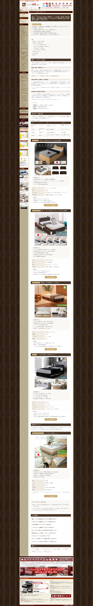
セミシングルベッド (24, 95)
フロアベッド (23, 27)
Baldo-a (32, 129)
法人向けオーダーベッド (48, 551)
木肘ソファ (22, 70)
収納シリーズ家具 (23, 56)
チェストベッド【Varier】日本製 (40, 44)
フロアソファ (23, 68)
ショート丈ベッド (23, 84)
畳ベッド (22, 39)
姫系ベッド (22, 36)
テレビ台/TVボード (24, 62)
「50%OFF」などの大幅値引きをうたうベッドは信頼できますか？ (44, 521)
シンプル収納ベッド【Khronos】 (40, 49)
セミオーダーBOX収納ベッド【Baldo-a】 (41, 46)
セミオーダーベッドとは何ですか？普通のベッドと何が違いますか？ (44, 541)
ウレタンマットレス (24, 47)
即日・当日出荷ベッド (24, 74)
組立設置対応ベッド (24, 106)
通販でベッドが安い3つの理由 (38, 41)
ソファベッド (23, 41)
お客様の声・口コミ (23, 120)
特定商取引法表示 (23, 126)
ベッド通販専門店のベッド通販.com (68, 605)
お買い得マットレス (36, 51)
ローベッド (22, 28)
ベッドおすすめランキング (46, 549)
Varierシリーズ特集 (56, 549)
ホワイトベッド (23, 105)
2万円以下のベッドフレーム (36, 551)
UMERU (33, 132)
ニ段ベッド (22, 38)
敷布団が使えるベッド (24, 80)
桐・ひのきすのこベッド (24, 90)
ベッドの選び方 (65, 549)
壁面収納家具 (23, 57)
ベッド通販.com (31, 9)
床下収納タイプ (41, 254)
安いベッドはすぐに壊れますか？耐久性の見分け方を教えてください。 (45, 530)
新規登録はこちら (23, 21)
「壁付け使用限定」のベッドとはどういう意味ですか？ (42, 524)
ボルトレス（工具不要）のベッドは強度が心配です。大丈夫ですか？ (44, 538)
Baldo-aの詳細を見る (51, 277)
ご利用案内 (22, 7)
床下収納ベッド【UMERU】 (39, 48)
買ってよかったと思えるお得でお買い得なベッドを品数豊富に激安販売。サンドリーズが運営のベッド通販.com (55, 7)
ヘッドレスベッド (23, 85)
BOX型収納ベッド (23, 31)
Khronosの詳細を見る (51, 419)
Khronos (33, 135)
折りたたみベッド (23, 40)
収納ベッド (22, 30)
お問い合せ (27, 7)
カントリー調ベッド (24, 99)
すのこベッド (23, 29)
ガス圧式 (46, 254)
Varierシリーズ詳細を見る (51, 205)
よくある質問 (35, 53)
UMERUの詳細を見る (51, 349)
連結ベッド (22, 81)
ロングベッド (23, 83)
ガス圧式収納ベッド (24, 32)
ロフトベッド (23, 37)
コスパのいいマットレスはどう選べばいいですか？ (41, 535)
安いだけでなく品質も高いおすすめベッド (24, 111)
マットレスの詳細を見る (50, 496)
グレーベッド (23, 102)
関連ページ (35, 54)
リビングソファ (23, 69)
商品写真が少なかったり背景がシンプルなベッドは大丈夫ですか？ (44, 533)
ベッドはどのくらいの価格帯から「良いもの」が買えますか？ (43, 527)
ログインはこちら (23, 22)
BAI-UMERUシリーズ (44, 328)
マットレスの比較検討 (35, 549)
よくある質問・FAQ (23, 119)
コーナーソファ (23, 65)
